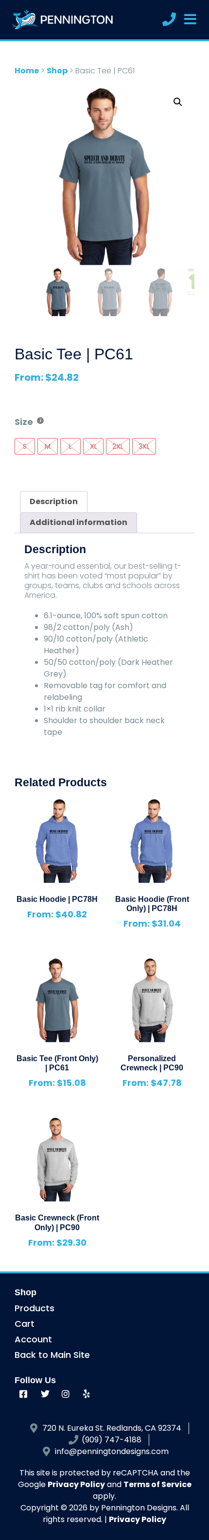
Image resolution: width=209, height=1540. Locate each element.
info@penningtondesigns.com (112, 1451)
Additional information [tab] (78, 522)
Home (27, 70)
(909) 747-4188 (111, 1439)
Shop (57, 70)
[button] (178, 102)
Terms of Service (157, 1484)
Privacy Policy (76, 1484)
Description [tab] (54, 501)
